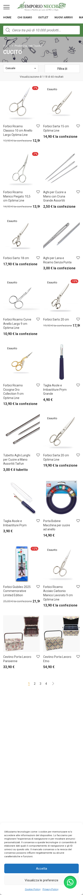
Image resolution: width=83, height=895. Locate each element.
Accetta (41, 868)
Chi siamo (24, 17)
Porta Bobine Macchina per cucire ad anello (56, 525)
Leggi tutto (47, 137)
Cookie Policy (32, 889)
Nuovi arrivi (63, 17)
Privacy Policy (50, 889)
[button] (70, 882)
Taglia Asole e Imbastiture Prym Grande (55, 389)
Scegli (44, 207)
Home (7, 17)
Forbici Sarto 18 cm (16, 258)
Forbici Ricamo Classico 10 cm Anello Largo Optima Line (17, 130)
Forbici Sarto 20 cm (56, 319)
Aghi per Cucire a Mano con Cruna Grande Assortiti (54, 196)
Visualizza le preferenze (41, 880)
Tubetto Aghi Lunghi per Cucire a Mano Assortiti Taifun (16, 459)
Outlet (43, 17)
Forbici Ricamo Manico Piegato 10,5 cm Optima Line (16, 196)
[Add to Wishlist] (38, 126)
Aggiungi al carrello (12, 141)
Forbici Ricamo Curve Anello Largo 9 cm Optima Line (17, 323)
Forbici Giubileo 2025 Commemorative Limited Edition (17, 591)
